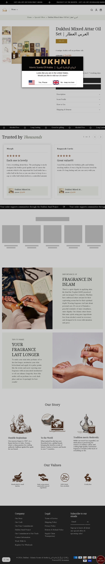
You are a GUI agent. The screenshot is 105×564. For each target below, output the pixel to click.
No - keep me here (67, 82)
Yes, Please (43, 82)
